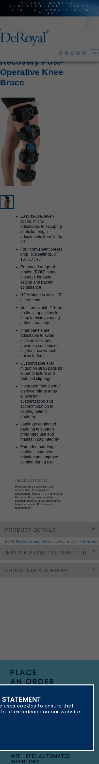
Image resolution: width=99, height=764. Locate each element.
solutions (59, 547)
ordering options (36, 477)
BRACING (68, 70)
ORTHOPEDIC (43, 70)
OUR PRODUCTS (13, 70)
